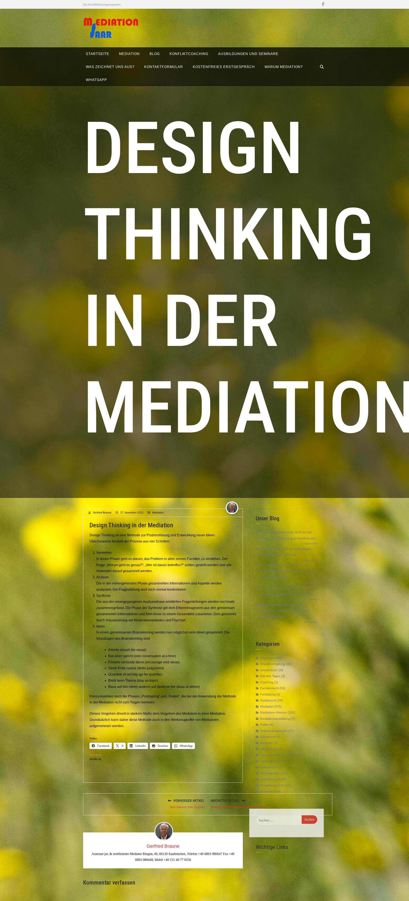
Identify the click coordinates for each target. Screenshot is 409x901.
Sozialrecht (268, 737)
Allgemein (267, 658)
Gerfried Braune (102, 512)
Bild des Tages (270, 676)
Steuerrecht (268, 749)
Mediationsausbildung (275, 718)
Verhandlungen (270, 773)
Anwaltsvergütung (272, 664)
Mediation (158, 512)
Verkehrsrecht (270, 779)
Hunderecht (268, 700)
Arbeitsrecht (268, 670)
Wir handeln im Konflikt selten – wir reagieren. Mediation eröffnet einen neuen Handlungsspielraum (288, 571)
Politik (264, 724)
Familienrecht (269, 688)
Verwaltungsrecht (272, 785)
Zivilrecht (266, 791)
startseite (266, 743)
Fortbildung (267, 694)
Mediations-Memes (273, 712)
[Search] (322, 67)
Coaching (266, 682)
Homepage (267, 856)
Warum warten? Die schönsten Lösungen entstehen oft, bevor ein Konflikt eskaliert (283, 611)
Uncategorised (270, 761)
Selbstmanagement (273, 731)
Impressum (268, 863)
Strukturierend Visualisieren (279, 755)
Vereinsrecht (269, 767)
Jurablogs (267, 869)
